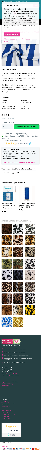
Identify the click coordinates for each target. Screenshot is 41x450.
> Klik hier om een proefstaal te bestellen (19, 162)
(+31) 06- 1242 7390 (10, 374)
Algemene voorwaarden (10, 382)
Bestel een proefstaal (12, 141)
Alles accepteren (12, 34)
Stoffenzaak (6, 416)
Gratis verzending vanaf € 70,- (15, 134)
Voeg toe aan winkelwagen (27, 127)
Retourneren (6, 407)
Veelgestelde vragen (8, 403)
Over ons (5, 401)
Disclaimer (5, 386)
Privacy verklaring (8, 384)
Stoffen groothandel (8, 414)
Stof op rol (5, 412)
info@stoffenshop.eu (13, 376)
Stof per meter (7, 411)
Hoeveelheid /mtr (8, 123)
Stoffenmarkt (6, 418)
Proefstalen (5, 405)
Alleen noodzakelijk (11, 39)
